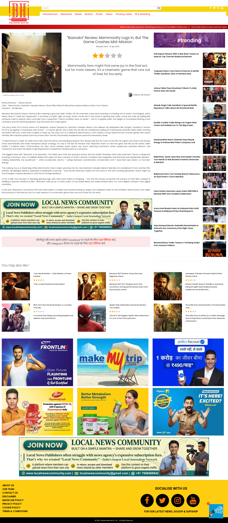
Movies (78, 14)
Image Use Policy (13, 500)
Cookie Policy (11, 507)
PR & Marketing (142, 14)
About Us (8, 485)
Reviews (89, 14)
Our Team (8, 489)
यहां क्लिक (105, 240)
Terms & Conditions (15, 511)
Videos (109, 14)
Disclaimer (9, 496)
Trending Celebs (123, 14)
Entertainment (50, 14)
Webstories (66, 14)
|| (112, 27)
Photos (99, 14)
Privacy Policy (12, 504)
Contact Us (10, 492)
